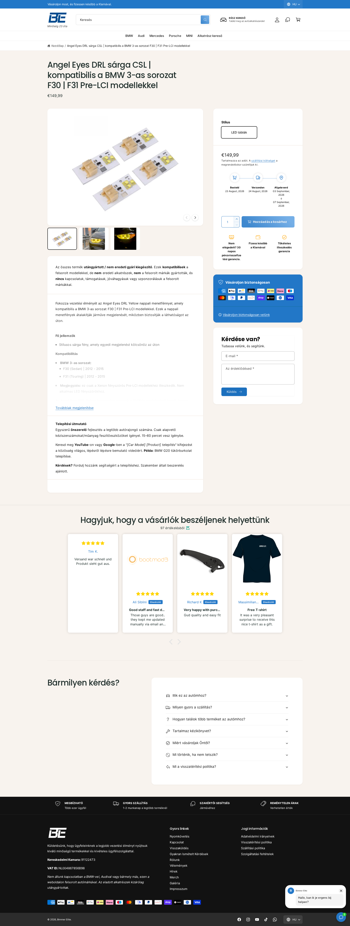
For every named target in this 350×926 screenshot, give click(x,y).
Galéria (175, 883)
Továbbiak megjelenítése (74, 408)
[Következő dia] (195, 217)
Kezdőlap (57, 45)
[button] (298, 19)
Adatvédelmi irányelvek (257, 836)
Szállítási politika (253, 848)
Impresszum (178, 889)
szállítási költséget (263, 160)
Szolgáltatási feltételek (257, 854)
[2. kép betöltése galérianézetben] (94, 239)
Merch (174, 877)
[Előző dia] (187, 217)
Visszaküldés (179, 848)
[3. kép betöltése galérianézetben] (125, 239)
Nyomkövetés (179, 836)
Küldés (232, 392)
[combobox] (143, 19)
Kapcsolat (177, 842)
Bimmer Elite (64, 919)
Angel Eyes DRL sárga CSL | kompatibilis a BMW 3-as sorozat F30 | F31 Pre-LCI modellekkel (128, 45)
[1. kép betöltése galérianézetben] (62, 239)
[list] (175, 805)
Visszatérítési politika (256, 842)
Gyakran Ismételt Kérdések (189, 854)
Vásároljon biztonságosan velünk (246, 315)
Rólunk (175, 860)
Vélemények (178, 865)
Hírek (173, 871)
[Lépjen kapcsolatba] (287, 19)
